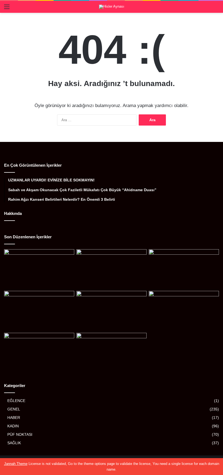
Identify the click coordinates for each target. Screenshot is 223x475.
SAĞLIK (14, 443)
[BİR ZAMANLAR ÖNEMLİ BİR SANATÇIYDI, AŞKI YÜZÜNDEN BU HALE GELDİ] (39, 269)
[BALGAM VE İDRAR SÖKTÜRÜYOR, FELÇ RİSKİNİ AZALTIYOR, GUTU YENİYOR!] (184, 311)
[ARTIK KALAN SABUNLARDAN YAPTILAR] (111, 353)
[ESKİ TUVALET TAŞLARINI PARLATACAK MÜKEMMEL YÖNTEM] (39, 353)
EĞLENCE (16, 401)
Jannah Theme (15, 464)
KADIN (13, 426)
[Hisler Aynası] (111, 7)
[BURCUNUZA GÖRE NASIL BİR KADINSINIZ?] (111, 269)
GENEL (13, 409)
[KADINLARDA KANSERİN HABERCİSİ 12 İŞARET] (184, 269)
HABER (13, 418)
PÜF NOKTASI (19, 435)
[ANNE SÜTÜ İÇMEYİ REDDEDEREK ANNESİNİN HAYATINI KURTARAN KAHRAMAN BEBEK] (39, 311)
